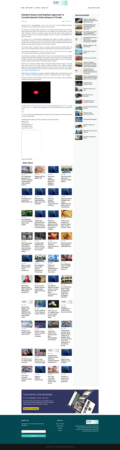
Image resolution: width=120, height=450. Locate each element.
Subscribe (33, 436)
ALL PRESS (37, 8)
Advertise (60, 428)
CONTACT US (44, 8)
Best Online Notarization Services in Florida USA (40, 106)
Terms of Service (60, 424)
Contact (60, 430)
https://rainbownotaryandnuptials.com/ (30, 70)
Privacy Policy (60, 426)
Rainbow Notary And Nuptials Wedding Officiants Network (53, 51)
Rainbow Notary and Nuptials (48, 25)
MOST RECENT (29, 8)
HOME (22, 8)
